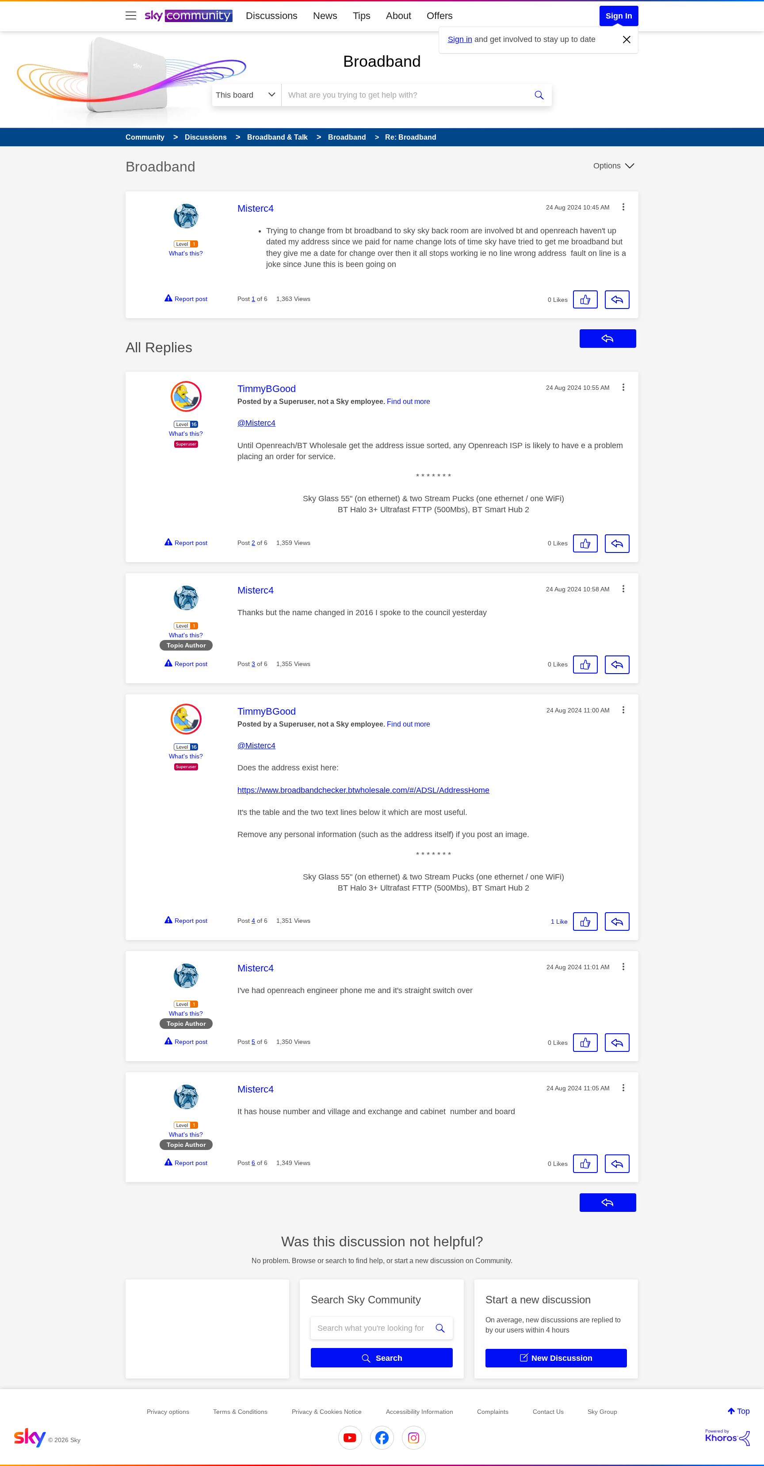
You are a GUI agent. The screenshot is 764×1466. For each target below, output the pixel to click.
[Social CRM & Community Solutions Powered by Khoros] (728, 1437)
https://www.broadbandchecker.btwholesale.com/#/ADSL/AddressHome (363, 790)
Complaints (492, 1411)
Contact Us (548, 1411)
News (325, 15)
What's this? (186, 253)
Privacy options (168, 1411)
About (398, 15)
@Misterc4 (256, 423)
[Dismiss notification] (627, 40)
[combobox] (403, 95)
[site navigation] (131, 16)
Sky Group (602, 1411)
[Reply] (617, 299)
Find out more (408, 401)
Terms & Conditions (240, 1411)
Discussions (272, 15)
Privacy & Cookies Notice (327, 1411)
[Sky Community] (189, 16)
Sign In (619, 15)
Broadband (382, 61)
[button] (623, 207)
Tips (362, 15)
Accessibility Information (419, 1411)
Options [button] (607, 165)
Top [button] (743, 1411)
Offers (440, 15)
